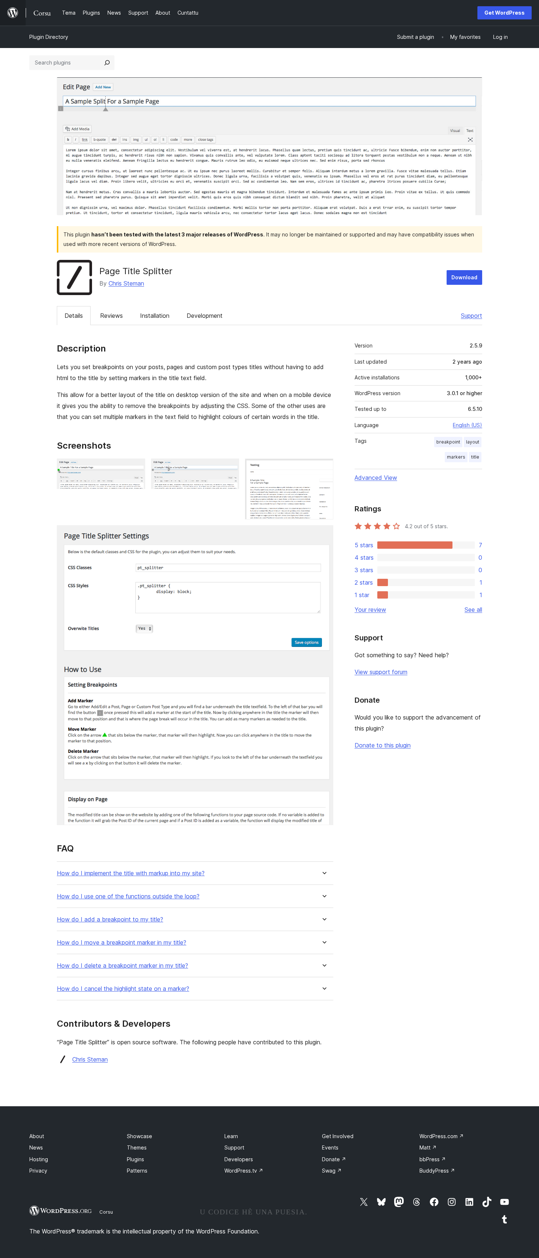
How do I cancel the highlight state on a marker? (123, 988)
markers (456, 457)
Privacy (38, 1170)
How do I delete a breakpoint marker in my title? (122, 965)
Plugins (135, 1159)
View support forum (381, 672)
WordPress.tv (243, 1170)
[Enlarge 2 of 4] (229, 468)
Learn (231, 1136)
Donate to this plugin (383, 745)
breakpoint (448, 442)
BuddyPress (437, 1170)
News (36, 1147)
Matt (428, 1147)
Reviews (111, 315)
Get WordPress (504, 13)
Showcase (139, 1136)
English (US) (467, 425)
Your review (370, 609)
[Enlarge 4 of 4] (323, 535)
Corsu (106, 1212)
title (475, 457)
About (36, 1136)
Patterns (137, 1170)
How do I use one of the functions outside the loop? (128, 896)
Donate (334, 1159)
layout (472, 442)
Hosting (38, 1159)
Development (205, 315)
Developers (238, 1159)
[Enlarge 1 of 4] (135, 468)
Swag (332, 1170)
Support (471, 315)
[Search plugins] (107, 62)
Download (464, 277)
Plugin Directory (48, 37)
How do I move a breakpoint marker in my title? (121, 942)
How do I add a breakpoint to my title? (110, 919)
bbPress (432, 1159)
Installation (154, 315)
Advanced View (376, 477)
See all (473, 609)
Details (74, 315)
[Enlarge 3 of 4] (323, 468)
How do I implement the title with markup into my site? (131, 873)
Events (330, 1147)
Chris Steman (126, 283)
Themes (137, 1147)
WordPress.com (441, 1136)
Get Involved (337, 1136)
